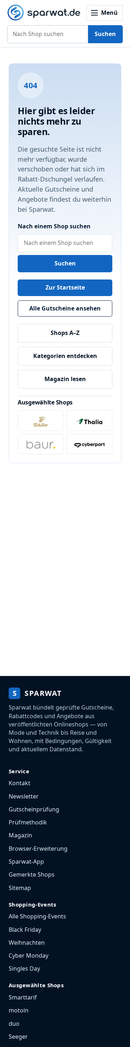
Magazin (20, 835)
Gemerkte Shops (32, 874)
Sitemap (20, 888)
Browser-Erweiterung (38, 849)
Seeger (18, 1037)
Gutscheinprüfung (34, 809)
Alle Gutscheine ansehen (65, 308)
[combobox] (47, 34)
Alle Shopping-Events (37, 916)
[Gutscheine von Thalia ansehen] (89, 420)
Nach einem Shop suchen (54, 226)
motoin (19, 1010)
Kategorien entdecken (65, 356)
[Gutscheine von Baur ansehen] (41, 444)
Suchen (105, 34)
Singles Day (24, 968)
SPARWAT (37, 693)
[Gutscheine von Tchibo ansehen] (41, 420)
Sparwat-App (26, 861)
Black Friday (25, 930)
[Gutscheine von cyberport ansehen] (89, 444)
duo (14, 1024)
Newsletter (24, 796)
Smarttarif (23, 997)
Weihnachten (27, 943)
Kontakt (19, 783)
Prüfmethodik (28, 822)
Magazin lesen (65, 379)
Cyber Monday (28, 955)
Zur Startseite (65, 287)
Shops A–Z (65, 333)
